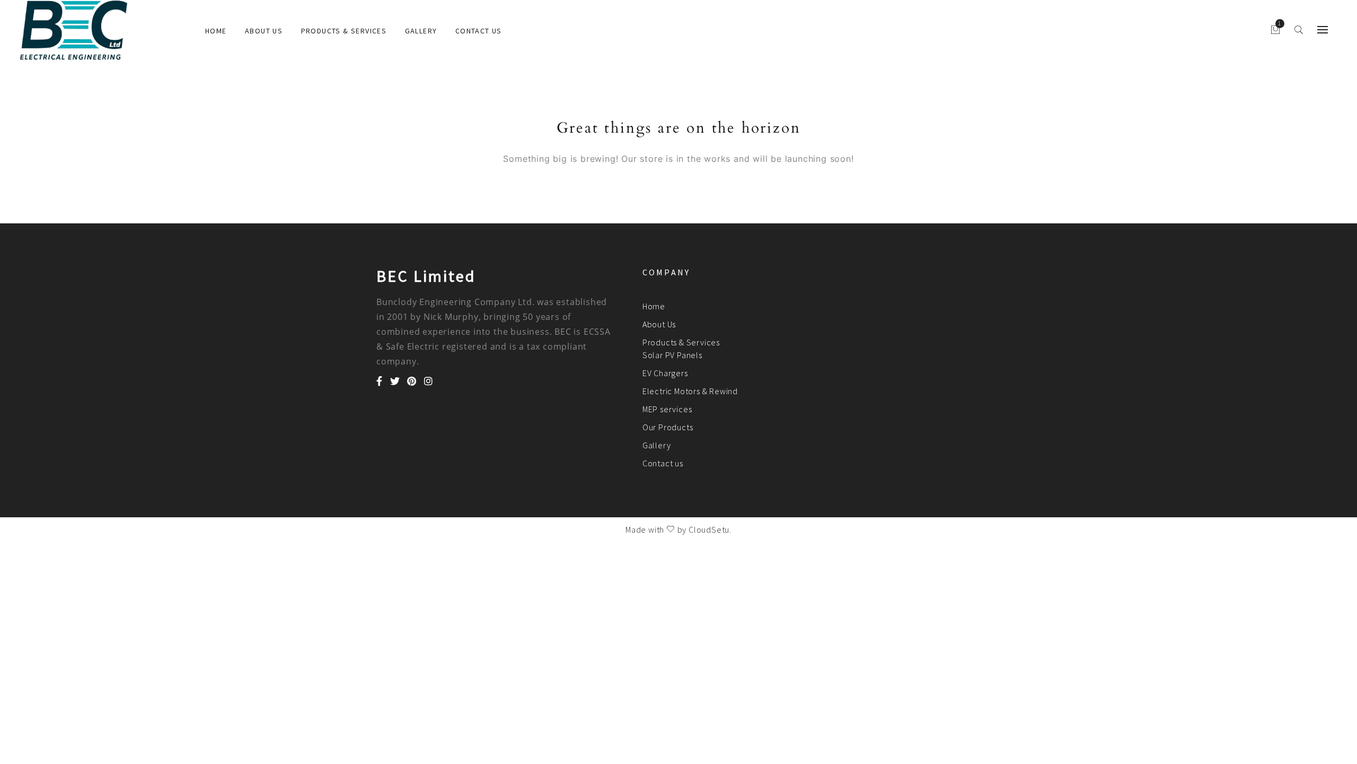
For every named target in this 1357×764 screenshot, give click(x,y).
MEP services (667, 409)
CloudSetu (709, 529)
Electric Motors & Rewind (690, 391)
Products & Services (344, 31)
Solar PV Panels (672, 355)
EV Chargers (665, 373)
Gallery (421, 31)
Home (216, 31)
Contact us (478, 31)
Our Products (667, 427)
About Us (264, 31)
